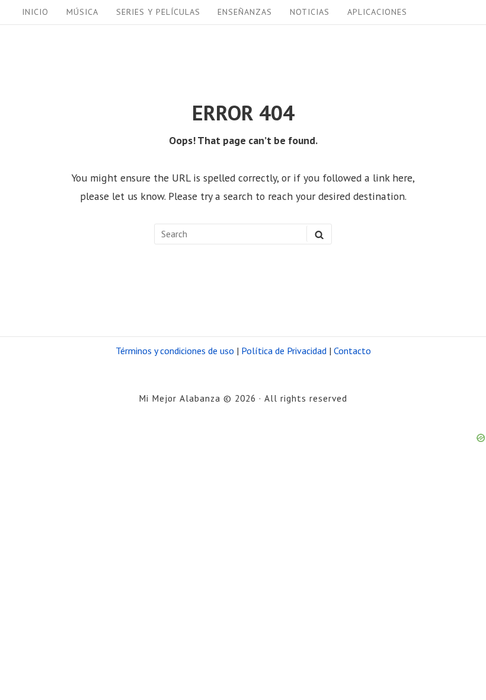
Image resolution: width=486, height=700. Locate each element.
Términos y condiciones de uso (175, 351)
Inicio (35, 12)
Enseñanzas (245, 12)
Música (82, 12)
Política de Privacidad (284, 351)
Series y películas (158, 12)
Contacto (352, 351)
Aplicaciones (377, 12)
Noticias (310, 12)
